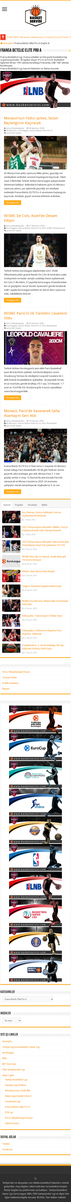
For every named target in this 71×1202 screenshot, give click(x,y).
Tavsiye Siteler (9, 677)
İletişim (5, 688)
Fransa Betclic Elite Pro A (40, 130)
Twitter (6, 1143)
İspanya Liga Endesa (15, 1085)
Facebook (7, 1149)
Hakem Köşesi (12, 1123)
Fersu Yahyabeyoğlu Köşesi (16, 671)
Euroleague (23, 130)
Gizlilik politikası (10, 683)
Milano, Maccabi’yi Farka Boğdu (38, 571)
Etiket (44, 505)
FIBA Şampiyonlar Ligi (13, 1069)
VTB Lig (9, 1112)
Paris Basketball (49, 326)
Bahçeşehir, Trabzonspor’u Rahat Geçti (42, 615)
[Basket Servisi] (35, 15)
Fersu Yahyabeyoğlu (15, 128)
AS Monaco (11, 130)
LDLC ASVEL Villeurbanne (53, 228)
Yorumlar (32, 505)
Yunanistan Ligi (12, 1101)
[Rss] (35, 1178)
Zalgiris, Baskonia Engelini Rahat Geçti (41, 586)
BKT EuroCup (9, 1064)
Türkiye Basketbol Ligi (16, 1079)
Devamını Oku (12, 202)
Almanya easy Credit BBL (18, 1090)
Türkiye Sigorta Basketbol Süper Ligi (21, 1047)
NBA (4, 1058)
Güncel (6, 505)
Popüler (19, 505)
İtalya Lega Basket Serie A (18, 1096)
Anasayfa (8, 43)
